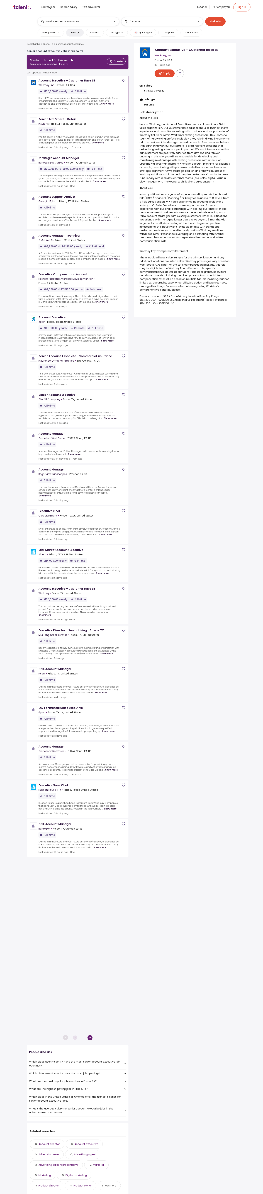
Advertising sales (48, 1154)
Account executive (86, 1144)
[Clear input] (114, 21)
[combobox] (78, 21)
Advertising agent (85, 1154)
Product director (48, 1185)
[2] (89, 1037)
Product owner (83, 1185)
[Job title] (75, 21)
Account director (49, 1144)
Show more (107, 103)
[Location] (159, 21)
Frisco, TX (48, 44)
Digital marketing (76, 1175)
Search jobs (33, 44)
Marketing (44, 1175)
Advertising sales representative (58, 1165)
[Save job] (123, 80)
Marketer (98, 1165)
